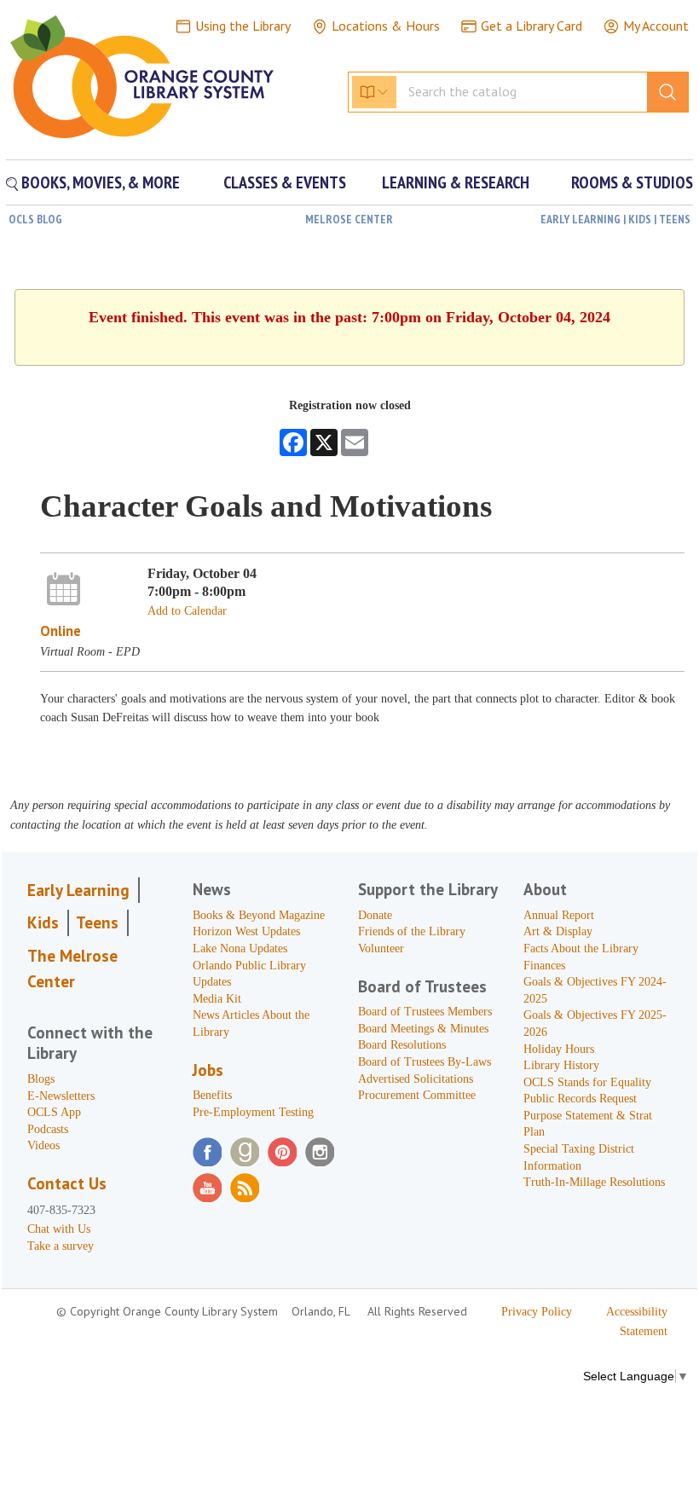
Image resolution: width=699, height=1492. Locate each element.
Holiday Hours (558, 1049)
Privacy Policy (536, 1311)
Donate (375, 915)
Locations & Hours (386, 25)
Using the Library (243, 25)
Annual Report (558, 915)
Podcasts (47, 1129)
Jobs (208, 1070)
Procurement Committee (417, 1095)
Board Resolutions (402, 1044)
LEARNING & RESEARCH (455, 182)
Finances (544, 965)
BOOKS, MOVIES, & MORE (99, 182)
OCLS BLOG (35, 219)
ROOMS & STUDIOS (632, 182)
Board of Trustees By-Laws (424, 1061)
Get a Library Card (531, 25)
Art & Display (557, 931)
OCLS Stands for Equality (587, 1082)
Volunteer (381, 948)
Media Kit (217, 998)
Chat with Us (58, 1229)
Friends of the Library (411, 931)
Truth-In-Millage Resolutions (594, 1182)
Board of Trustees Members (425, 1011)
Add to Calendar (187, 610)
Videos (43, 1145)
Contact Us (67, 1183)
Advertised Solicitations (415, 1079)
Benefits (212, 1095)
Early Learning (78, 890)
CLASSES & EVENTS (284, 182)
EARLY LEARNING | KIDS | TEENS (615, 219)
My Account (656, 25)
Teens (97, 922)
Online (60, 631)
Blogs (41, 1079)
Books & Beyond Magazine (259, 915)
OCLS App (54, 1112)
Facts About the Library (580, 948)
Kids (43, 922)
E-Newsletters (61, 1096)
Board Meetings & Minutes (423, 1028)
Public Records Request (580, 1098)
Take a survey (60, 1246)
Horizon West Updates (246, 931)
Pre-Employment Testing (253, 1112)
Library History (561, 1065)
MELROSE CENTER (349, 219)
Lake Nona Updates (240, 948)
